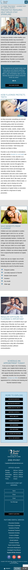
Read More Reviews (14, 85)
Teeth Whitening (14, 425)
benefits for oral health (17, 154)
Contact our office (12, 378)
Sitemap (14, 561)
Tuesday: (7, 472)
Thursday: (8, 476)
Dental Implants (14, 416)
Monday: (7, 470)
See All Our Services (14, 438)
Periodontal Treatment (14, 530)
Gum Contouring (14, 429)
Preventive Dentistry (14, 399)
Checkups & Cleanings (14, 525)
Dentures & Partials (14, 412)
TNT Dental (14, 562)
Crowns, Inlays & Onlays (14, 407)
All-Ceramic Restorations (14, 433)
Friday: (7, 478)
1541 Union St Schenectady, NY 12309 (14, 455)
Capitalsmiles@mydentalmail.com (14, 463)
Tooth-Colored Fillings (14, 545)
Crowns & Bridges (14, 535)
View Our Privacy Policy (14, 563)
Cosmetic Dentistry (14, 420)
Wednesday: (8, 474)
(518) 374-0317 (14, 460)
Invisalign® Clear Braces (14, 550)
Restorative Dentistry (14, 403)
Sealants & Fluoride (14, 528)
